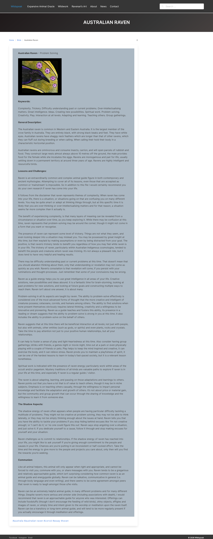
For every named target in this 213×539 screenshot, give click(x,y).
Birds (19, 40)
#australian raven (33, 520)
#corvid (48, 520)
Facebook (13, 538)
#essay (56, 520)
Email (30, 538)
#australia (18, 520)
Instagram (23, 538)
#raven (65, 520)
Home (11, 40)
